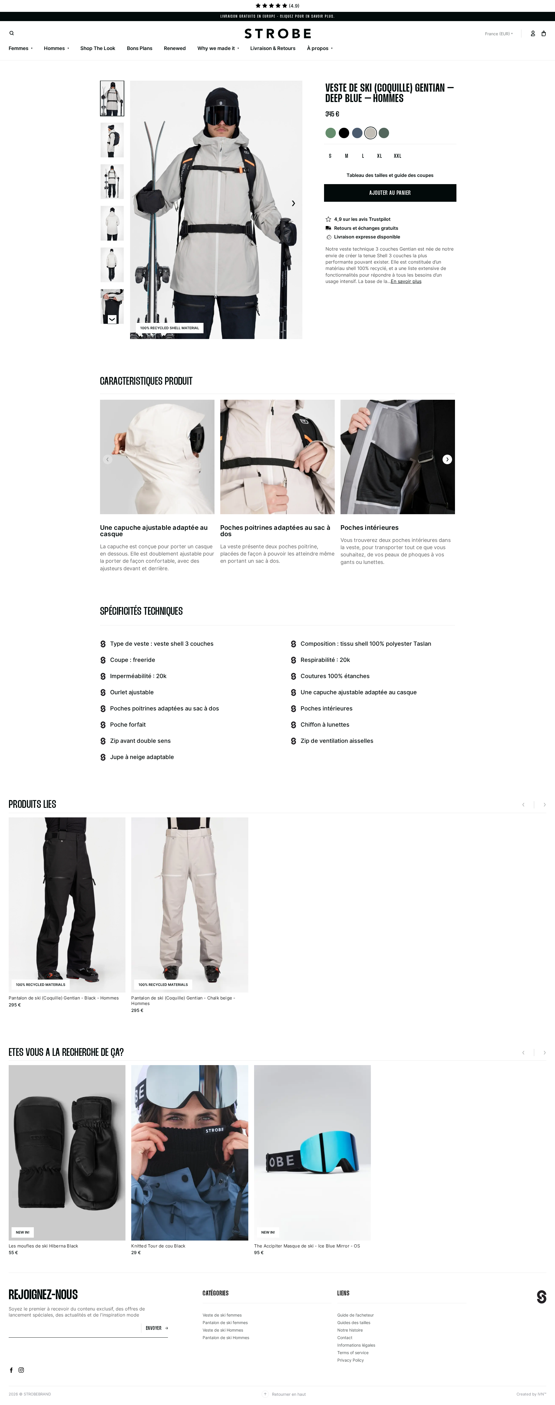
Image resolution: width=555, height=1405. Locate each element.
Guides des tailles (353, 1322)
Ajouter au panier (390, 193)
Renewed (175, 48)
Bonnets (383, 41)
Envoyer (154, 1328)
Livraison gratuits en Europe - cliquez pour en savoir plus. (278, 16)
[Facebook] (12, 1371)
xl (379, 156)
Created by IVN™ (531, 1394)
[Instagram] (21, 1371)
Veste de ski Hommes (223, 1330)
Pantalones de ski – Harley (260, 41)
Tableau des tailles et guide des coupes (390, 175)
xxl (398, 156)
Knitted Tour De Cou (425, 41)
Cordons (524, 41)
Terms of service (353, 1352)
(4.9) (294, 6)
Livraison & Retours (272, 48)
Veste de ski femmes (222, 1315)
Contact (58, 41)
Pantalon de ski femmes (225, 1322)
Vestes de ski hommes (35, 41)
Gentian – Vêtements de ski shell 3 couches (59, 41)
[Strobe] (278, 33)
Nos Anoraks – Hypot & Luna (333, 41)
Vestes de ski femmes (34, 41)
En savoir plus (406, 281)
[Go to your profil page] (533, 33)
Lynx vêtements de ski (145, 41)
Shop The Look (97, 48)
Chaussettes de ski (343, 41)
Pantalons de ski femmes (98, 41)
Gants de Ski (252, 41)
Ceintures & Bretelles (481, 41)
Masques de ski (293, 41)
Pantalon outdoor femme (165, 41)
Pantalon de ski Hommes (226, 1337)
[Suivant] (293, 204)
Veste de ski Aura (200, 41)
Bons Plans (215, 41)
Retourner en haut (289, 1394)
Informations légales (356, 1345)
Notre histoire (24, 41)
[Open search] (11, 33)
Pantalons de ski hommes (100, 41)
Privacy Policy (350, 1360)
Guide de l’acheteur (355, 1315)
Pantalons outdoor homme (169, 41)
